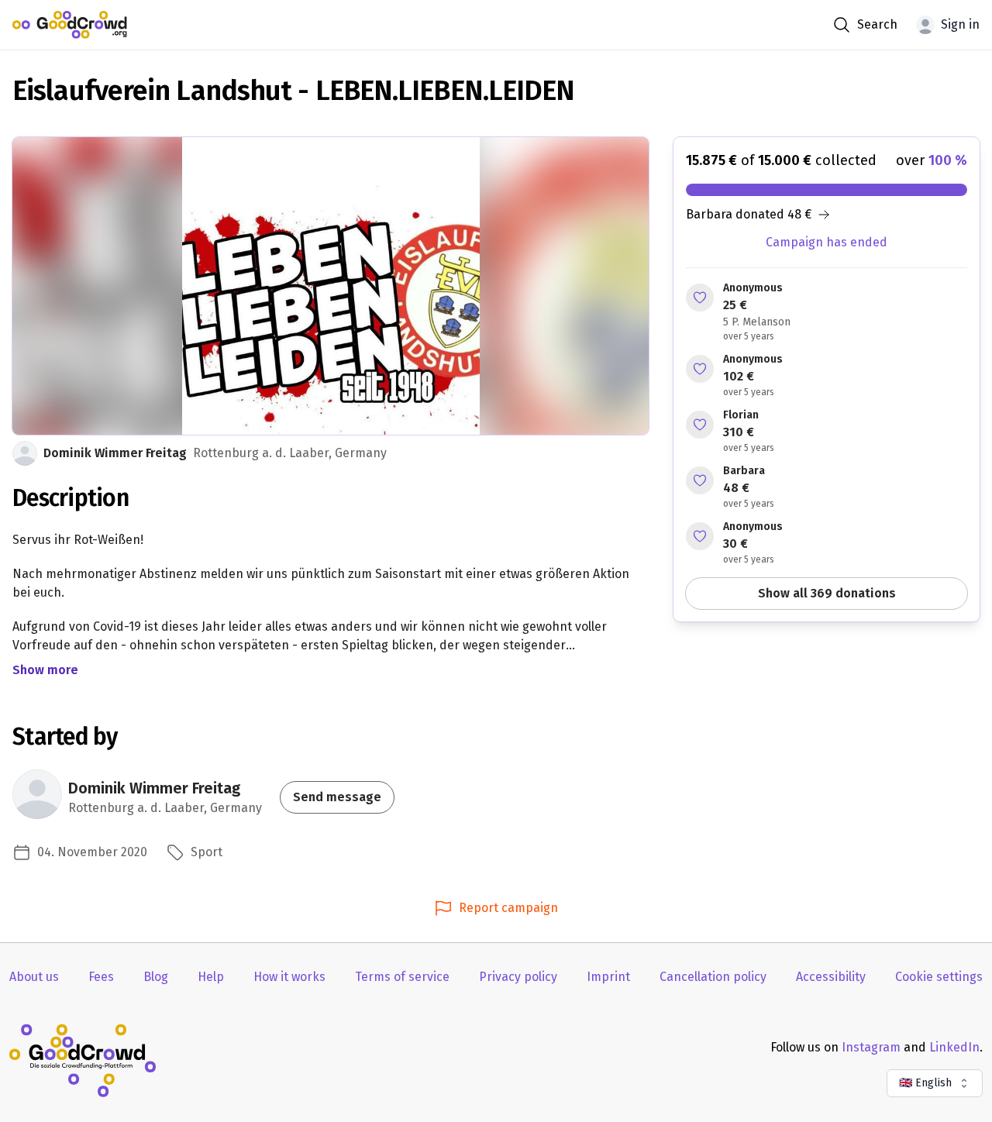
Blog (155, 976)
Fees (101, 976)
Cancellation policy (713, 976)
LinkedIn (954, 1047)
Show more (45, 670)
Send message (337, 797)
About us (34, 976)
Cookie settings (939, 976)
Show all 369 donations (827, 593)
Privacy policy (518, 976)
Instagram (871, 1047)
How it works (289, 976)
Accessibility (831, 976)
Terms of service (402, 976)
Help (211, 976)
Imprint (608, 976)
